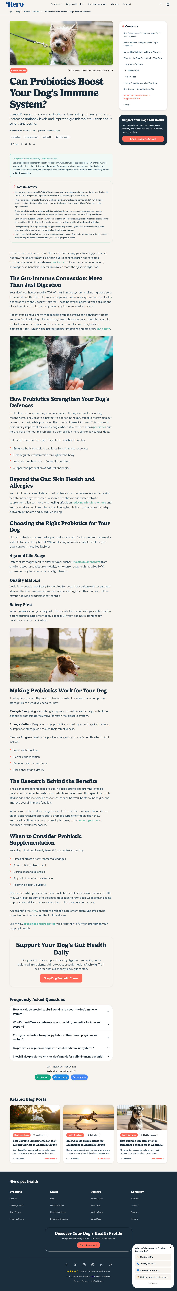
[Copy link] (34, 144)
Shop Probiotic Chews (143, 138)
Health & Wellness (58, 1212)
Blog (18, 11)
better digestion (87, 820)
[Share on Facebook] (22, 144)
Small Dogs (96, 1205)
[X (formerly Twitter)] (75, 1265)
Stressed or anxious (148, 1270)
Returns (134, 1219)
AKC (34, 911)
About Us (135, 1198)
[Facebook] (66, 1265)
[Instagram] (84, 1265)
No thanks (153, 1283)
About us (115, 4)
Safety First (130, 76)
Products (55, 4)
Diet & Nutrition (57, 1205)
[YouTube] (102, 1265)
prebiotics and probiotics (39, 923)
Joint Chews (15, 1212)
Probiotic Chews (17, 1219)
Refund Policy (97, 1281)
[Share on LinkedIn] (30, 144)
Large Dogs (96, 1219)
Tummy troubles (146, 1263)
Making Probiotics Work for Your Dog (140, 83)
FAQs (126, 104)
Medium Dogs (97, 1212)
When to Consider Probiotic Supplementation (137, 97)
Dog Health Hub (73, 4)
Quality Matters (132, 70)
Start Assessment (88, 1245)
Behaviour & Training (59, 1219)
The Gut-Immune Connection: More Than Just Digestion (142, 35)
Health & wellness (32, 11)
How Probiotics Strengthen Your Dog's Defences (141, 44)
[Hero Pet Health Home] (15, 4)
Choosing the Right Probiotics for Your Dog (143, 58)
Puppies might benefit (86, 562)
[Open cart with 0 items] (168, 4)
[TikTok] (110, 1265)
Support (127, 4)
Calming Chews (16, 1205)
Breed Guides (97, 1198)
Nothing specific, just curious (152, 1277)
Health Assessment (97, 4)
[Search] (160, 4)
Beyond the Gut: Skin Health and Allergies (142, 52)
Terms (76, 1281)
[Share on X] (26, 144)
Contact (134, 1205)
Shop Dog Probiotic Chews (61, 978)
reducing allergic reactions (89, 502)
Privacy (85, 1281)
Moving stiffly (145, 1257)
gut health (103, 329)
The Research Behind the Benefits (139, 89)
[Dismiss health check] (170, 1247)
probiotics (57, 262)
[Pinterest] (93, 1265)
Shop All (13, 1198)
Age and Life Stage (134, 64)
